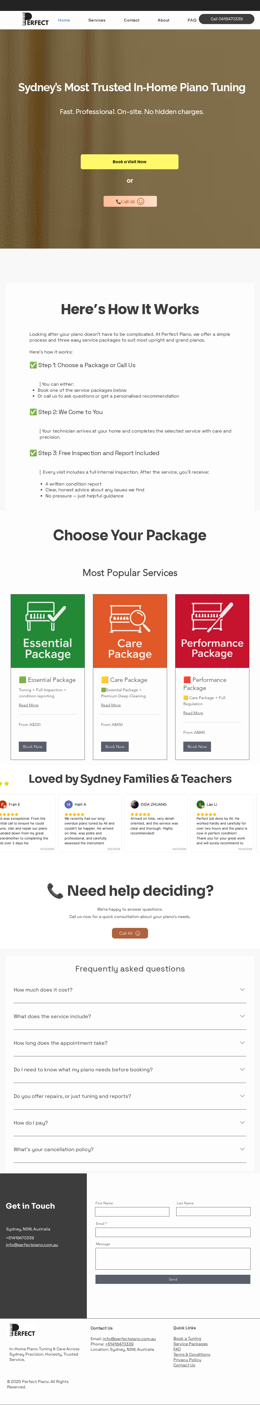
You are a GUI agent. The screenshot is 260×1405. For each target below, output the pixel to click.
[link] (48, 680)
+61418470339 (119, 1344)
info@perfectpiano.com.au (129, 1338)
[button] (32, 747)
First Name (104, 1203)
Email (100, 1223)
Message (103, 1244)
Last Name (185, 1203)
